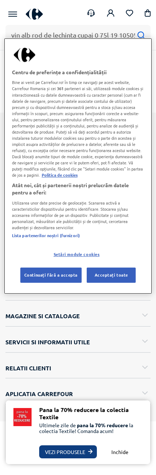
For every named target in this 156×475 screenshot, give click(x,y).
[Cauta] (141, 35)
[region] (78, 166)
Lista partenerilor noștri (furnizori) (46, 235)
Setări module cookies (77, 254)
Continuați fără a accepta (51, 275)
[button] (148, 14)
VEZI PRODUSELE (65, 452)
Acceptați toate (111, 275)
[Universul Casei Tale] (34, 14)
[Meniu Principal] (12, 14)
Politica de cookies (60, 175)
